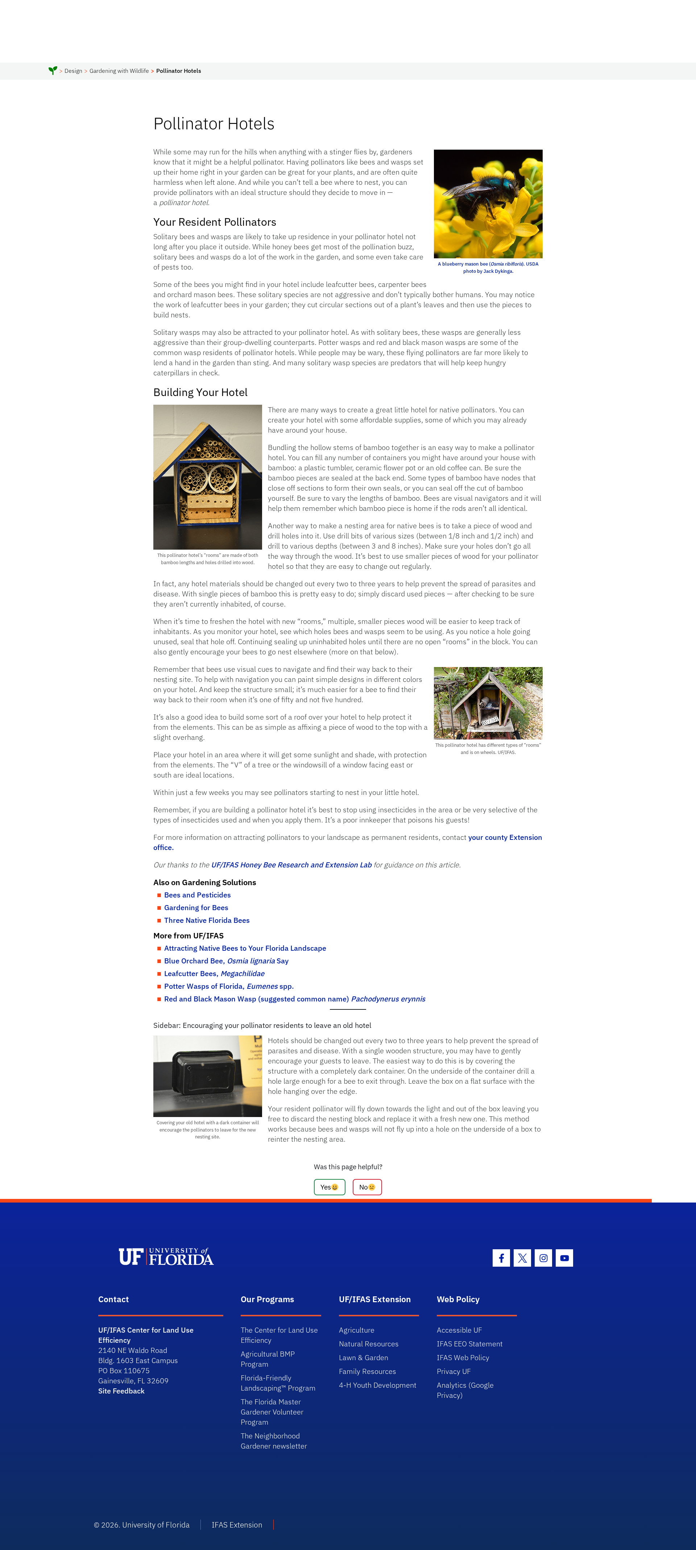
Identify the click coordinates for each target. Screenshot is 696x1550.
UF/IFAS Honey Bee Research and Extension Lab (291, 865)
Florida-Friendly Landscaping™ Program (278, 1383)
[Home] (53, 71)
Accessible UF (459, 1330)
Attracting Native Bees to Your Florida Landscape (245, 948)
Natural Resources (369, 1344)
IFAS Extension (237, 1525)
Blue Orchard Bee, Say (226, 961)
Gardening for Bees (196, 907)
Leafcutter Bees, (214, 973)
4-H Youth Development (378, 1385)
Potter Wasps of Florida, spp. (229, 986)
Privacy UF (454, 1371)
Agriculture (356, 1330)
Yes (325, 1186)
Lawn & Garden (363, 1357)
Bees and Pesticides (197, 895)
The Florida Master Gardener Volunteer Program (272, 1412)
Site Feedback (121, 1391)
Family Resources (367, 1371)
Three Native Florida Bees (207, 920)
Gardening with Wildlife (119, 70)
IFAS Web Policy (463, 1357)
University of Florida (156, 1525)
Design (73, 70)
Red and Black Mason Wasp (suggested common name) (294, 999)
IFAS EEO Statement (470, 1344)
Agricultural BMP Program (268, 1359)
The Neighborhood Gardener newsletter (274, 1441)
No (363, 1186)
